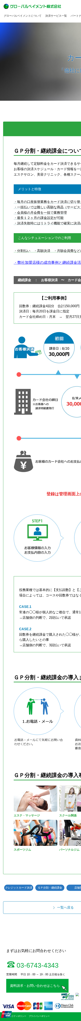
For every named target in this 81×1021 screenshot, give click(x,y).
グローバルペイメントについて (23, 15)
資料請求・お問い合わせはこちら (35, 985)
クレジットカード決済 (18, 887)
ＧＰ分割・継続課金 (50, 887)
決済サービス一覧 (56, 15)
